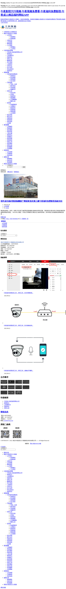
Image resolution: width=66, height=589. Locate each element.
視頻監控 (12, 75)
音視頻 (9, 102)
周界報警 (12, 79)
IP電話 (12, 94)
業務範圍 (6, 72)
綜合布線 (9, 114)
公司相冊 (9, 42)
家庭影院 (12, 108)
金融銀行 (9, 136)
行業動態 (9, 153)
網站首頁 (10, 171)
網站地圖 (3, 587)
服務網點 (9, 158)
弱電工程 (9, 91)
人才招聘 (9, 45)
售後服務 (9, 162)
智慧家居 (9, 119)
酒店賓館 (9, 130)
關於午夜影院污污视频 (10, 33)
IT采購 (9, 123)
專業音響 (12, 111)
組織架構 (12, 38)
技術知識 (9, 155)
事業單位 (9, 135)
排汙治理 (9, 67)
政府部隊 (9, 138)
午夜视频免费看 (8, 50)
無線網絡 (12, 97)
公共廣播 (12, 113)
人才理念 (12, 48)
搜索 (24, 167)
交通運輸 (9, 148)
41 (17, 218)
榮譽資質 (9, 43)
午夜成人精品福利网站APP (14, 52)
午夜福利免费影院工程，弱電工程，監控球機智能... (18, 292)
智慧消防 (9, 121)
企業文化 (9, 40)
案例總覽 (6, 124)
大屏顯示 (12, 106)
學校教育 (9, 128)
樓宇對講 (12, 86)
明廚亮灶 (9, 57)
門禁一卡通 (13, 84)
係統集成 (9, 118)
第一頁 (6, 218)
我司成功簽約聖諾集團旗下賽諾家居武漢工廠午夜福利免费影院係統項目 (31, 201)
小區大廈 (9, 133)
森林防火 (9, 53)
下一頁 (21, 218)
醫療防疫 (9, 60)
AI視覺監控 (10, 55)
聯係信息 (4, 412)
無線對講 (12, 96)
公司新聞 (9, 152)
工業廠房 (9, 126)
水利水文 (9, 65)
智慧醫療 (9, 146)
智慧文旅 (9, 145)
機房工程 (12, 101)
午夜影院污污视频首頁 (10, 31)
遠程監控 (9, 70)
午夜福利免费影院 (12, 74)
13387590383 (4, 22)
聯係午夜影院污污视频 (10, 163)
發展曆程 (12, 36)
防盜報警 (12, 77)
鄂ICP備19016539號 (35, 443)
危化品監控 (10, 69)
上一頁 (10, 218)
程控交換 (12, 92)
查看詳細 (3, 217)
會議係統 (12, 109)
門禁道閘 (9, 82)
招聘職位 (12, 47)
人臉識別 (9, 64)
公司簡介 (9, 35)
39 (14, 218)
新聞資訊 (6, 150)
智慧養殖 (9, 143)
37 (12, 218)
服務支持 (6, 157)
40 (16, 218)
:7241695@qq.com (8, 420)
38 (13, 218)
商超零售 (9, 131)
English (3, 446)
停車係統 (12, 87)
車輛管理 (12, 89)
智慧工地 (9, 141)
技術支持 (9, 160)
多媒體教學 (13, 104)
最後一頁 (25, 218)
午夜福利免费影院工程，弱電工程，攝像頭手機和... (18, 370)
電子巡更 (12, 80)
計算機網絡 (13, 99)
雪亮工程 (9, 58)
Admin (7, 207)
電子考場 (9, 62)
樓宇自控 (9, 116)
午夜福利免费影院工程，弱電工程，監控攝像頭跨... (18, 325)
